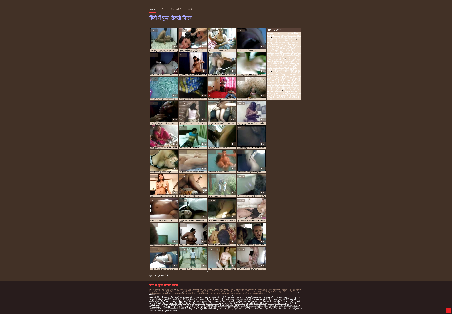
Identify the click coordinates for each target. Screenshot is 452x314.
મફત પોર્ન (153, 303)
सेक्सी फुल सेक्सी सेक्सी (292, 292)
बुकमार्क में (189, 9)
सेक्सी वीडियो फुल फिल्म (279, 73)
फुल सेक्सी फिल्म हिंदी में (278, 43)
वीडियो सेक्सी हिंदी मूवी (230, 307)
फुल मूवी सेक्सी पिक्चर (274, 39)
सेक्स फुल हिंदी (256, 290)
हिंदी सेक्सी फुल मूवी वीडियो (279, 95)
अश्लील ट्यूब (229, 309)
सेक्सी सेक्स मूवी (269, 309)
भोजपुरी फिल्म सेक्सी (215, 301)
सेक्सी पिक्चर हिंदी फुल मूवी (276, 58)
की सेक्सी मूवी (243, 307)
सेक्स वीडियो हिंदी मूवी (200, 303)
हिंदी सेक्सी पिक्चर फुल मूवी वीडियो (282, 92)
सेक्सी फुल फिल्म (293, 63)
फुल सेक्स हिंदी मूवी (239, 289)
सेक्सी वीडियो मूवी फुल (215, 293)
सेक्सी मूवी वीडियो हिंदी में (164, 299)
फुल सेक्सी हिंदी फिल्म (290, 48)
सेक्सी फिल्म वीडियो (212, 305)
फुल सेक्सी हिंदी (277, 48)
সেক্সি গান (299, 309)
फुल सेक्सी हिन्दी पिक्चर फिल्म (283, 51)
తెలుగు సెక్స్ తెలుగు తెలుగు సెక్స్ (212, 299)
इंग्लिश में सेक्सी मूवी (156, 311)
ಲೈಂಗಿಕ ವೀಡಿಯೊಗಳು (209, 309)
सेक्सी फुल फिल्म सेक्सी (275, 65)
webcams (271, 35)
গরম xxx (221, 309)
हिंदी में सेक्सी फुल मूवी (282, 86)
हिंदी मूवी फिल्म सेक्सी (194, 309)
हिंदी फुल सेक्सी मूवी (289, 80)
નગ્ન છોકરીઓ (268, 297)
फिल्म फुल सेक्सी (165, 289)
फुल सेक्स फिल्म (218, 289)
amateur (270, 33)
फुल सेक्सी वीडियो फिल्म (280, 46)
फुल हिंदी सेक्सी (290, 52)
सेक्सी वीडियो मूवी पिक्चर (174, 301)
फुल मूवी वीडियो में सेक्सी (292, 37)
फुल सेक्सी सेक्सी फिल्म (159, 290)
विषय (163, 9)
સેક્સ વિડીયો (167, 307)
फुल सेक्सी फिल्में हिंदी (262, 289)
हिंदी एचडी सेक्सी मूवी (256, 307)
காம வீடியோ (154, 309)
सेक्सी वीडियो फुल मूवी (190, 293)
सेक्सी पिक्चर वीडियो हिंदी (258, 305)
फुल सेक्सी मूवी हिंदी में (287, 289)
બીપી (192, 297)
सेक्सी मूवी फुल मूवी (254, 297)
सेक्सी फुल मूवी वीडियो (291, 65)
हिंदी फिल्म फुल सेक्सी (274, 80)
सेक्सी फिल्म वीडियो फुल (280, 61)
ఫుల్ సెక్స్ (237, 303)
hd (276, 33)
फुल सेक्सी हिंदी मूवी (241, 305)
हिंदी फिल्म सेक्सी (229, 297)
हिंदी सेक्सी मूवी (291, 299)
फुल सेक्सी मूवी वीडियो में (279, 45)
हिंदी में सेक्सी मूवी (190, 301)
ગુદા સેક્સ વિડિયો (248, 303)
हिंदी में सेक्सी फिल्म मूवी (166, 303)
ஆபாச (254, 301)
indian (280, 33)
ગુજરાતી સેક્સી (179, 307)
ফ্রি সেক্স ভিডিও (164, 309)
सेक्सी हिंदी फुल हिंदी (274, 78)
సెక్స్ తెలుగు (207, 297)
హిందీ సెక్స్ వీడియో (227, 305)
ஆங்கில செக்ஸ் (170, 311)
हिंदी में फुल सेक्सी (284, 84)
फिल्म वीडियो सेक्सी (262, 303)
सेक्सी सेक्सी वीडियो (288, 309)
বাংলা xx (278, 309)
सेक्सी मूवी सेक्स (227, 303)
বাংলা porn (226, 301)
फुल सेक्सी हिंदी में (273, 50)
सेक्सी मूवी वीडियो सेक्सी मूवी (159, 297)
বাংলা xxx (273, 303)
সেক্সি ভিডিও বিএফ (241, 297)
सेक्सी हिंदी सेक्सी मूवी (291, 307)
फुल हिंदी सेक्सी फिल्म (236, 290)
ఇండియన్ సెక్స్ (294, 301)
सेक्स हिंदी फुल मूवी (277, 56)
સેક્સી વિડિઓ (263, 301)
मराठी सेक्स (177, 299)
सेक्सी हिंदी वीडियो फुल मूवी (291, 78)
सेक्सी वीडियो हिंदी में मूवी (183, 303)
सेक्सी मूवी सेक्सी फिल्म (214, 307)
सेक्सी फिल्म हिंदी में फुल (279, 63)
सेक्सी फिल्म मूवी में (184, 305)
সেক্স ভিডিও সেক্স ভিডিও (232, 299)
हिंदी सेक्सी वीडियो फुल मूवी (282, 97)
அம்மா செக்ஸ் (236, 301)
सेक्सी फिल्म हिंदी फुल (200, 292)
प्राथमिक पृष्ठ (152, 9)
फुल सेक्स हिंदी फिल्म (283, 41)
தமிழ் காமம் (238, 309)
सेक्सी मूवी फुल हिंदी (167, 293)
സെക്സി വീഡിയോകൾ (267, 299)
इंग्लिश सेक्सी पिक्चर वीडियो (179, 297)
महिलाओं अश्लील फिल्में (175, 9)
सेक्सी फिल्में (247, 301)
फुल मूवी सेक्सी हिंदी (289, 39)
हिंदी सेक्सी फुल (284, 94)
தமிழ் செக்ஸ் (202, 301)
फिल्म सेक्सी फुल (277, 37)
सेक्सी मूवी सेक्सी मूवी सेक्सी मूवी (278, 305)
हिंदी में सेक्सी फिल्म (170, 305)
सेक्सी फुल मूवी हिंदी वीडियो (270, 292)
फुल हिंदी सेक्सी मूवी (286, 54)
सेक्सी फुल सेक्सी (278, 69)
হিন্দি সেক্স (152, 299)
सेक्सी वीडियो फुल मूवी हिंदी (279, 75)
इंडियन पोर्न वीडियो (215, 303)
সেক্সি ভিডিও (198, 297)
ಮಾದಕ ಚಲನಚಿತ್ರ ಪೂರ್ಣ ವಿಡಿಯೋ (287, 297)
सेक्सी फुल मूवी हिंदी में (274, 67)
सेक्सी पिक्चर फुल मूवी (292, 56)
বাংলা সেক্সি (282, 299)
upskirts (294, 33)
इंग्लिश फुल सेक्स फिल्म (284, 35)
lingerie (287, 33)
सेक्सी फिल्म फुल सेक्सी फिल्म (174, 292)
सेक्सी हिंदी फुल (279, 77)
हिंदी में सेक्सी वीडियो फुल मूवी (286, 88)
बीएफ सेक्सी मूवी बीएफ (247, 299)
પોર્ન (187, 307)
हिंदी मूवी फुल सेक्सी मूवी (286, 82)
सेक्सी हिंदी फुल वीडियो (293, 77)
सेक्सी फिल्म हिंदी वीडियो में (253, 309)
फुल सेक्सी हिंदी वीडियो (288, 50)
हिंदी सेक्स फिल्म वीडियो (191, 299)
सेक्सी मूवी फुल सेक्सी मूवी (280, 71)
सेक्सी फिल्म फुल (292, 58)
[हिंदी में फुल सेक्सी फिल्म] (448, 310)
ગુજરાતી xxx (217, 297)
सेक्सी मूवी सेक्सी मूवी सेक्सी (273, 307)
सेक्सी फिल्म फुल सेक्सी (275, 60)
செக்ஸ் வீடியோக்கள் (157, 301)
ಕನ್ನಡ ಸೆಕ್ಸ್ (159, 305)
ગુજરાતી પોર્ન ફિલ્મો (197, 307)
